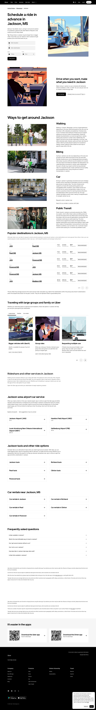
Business (21, 2)
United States (11, 8)
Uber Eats (27, 2)
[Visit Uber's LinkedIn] (8, 691)
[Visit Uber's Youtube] (11, 691)
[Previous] (81, 360)
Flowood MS (37, 260)
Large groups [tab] (12, 313)
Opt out (86, 706)
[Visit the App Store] (21, 698)
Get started (61, 94)
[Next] (85, 360)
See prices (12, 58)
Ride (12, 2)
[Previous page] (82, 288)
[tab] (31, 313)
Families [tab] (19, 313)
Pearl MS (35, 246)
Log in (83, 2)
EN (75, 2)
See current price (82, 245)
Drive (16, 2)
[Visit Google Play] (12, 698)
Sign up (89, 2)
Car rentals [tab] (26, 313)
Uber (6, 2)
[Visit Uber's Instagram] (15, 691)
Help (79, 2)
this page (73, 608)
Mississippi (19, 8)
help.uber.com (59, 575)
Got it (91, 706)
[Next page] (86, 288)
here (88, 702)
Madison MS (37, 281)
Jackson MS (36, 253)
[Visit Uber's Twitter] (18, 691)
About (33, 2)
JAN (11, 246)
